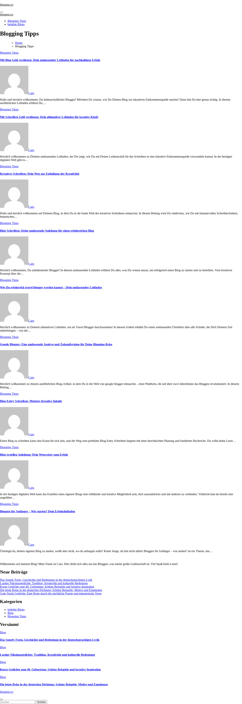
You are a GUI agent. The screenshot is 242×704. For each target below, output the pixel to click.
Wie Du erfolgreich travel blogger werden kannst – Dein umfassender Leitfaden (51, 287)
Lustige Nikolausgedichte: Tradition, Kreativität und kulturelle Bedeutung (44, 583)
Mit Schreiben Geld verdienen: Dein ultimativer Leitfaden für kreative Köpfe (49, 117)
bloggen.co (6, 4)
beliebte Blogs (16, 24)
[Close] (1, 699)
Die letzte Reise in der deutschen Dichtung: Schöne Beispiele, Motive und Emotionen (51, 590)
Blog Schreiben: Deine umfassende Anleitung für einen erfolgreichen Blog (47, 230)
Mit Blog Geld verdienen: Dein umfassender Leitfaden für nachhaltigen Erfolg (50, 60)
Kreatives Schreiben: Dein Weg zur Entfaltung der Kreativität (39, 173)
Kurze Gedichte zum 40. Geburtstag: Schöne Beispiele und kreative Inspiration (47, 586)
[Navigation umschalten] (1, 12)
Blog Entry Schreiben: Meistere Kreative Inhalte (31, 401)
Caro (31, 93)
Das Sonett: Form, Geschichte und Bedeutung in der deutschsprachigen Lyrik (46, 579)
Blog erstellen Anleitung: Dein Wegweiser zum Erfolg (34, 454)
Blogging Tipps (17, 21)
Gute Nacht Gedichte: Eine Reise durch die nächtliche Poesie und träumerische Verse (51, 593)
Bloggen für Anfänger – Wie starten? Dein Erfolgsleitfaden (37, 511)
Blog (10, 613)
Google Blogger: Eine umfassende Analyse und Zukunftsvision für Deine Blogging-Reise (56, 344)
